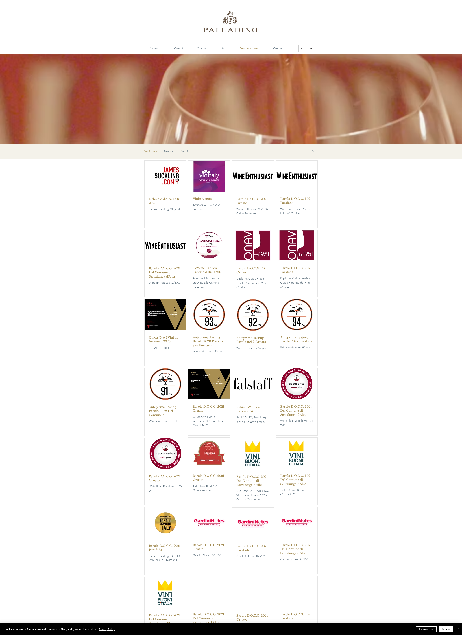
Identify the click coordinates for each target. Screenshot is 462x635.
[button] (313, 152)
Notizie (168, 151)
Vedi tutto (150, 151)
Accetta (446, 629)
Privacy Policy (107, 629)
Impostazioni (426, 629)
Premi (184, 151)
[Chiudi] (458, 629)
